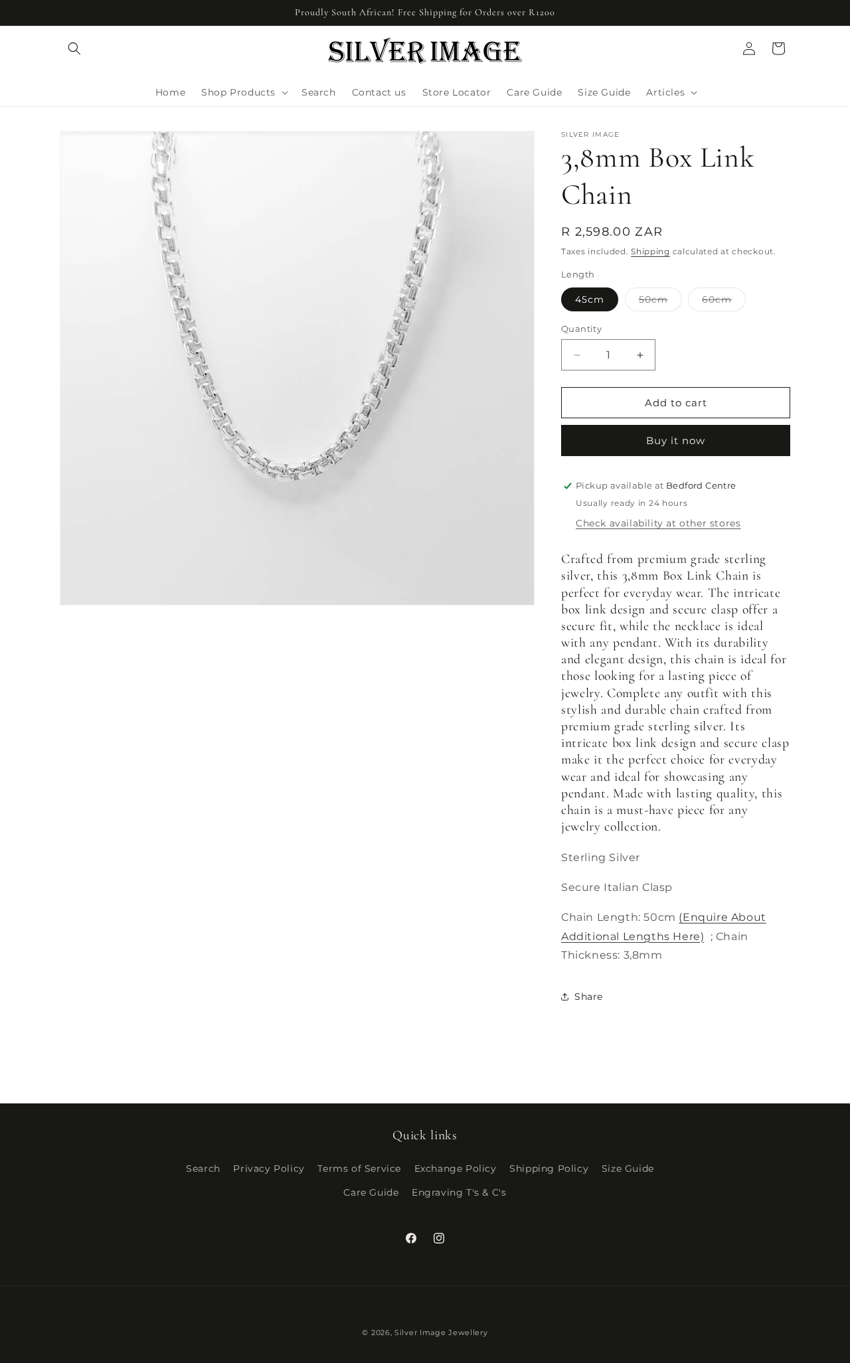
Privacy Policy (268, 1168)
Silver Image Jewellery (440, 1332)
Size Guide (628, 1168)
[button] (74, 48)
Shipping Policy (548, 1168)
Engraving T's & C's (459, 1192)
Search (203, 1168)
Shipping (650, 251)
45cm (589, 299)
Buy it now (675, 440)
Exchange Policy (455, 1168)
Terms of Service (359, 1168)
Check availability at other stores (658, 523)
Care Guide (370, 1192)
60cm (724, 302)
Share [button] (588, 996)
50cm (660, 302)
